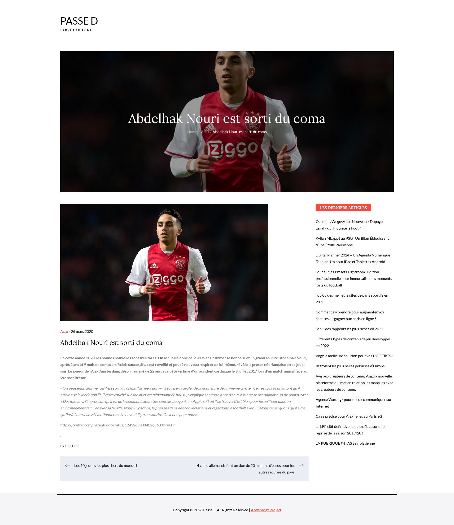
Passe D (79, 21)
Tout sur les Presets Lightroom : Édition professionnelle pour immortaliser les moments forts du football (354, 278)
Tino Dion (72, 446)
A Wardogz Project (266, 510)
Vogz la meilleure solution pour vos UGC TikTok (354, 355)
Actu (64, 331)
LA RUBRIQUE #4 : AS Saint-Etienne (345, 443)
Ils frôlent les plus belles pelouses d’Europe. (350, 366)
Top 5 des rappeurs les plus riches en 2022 (349, 328)
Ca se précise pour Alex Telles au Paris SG (349, 416)
